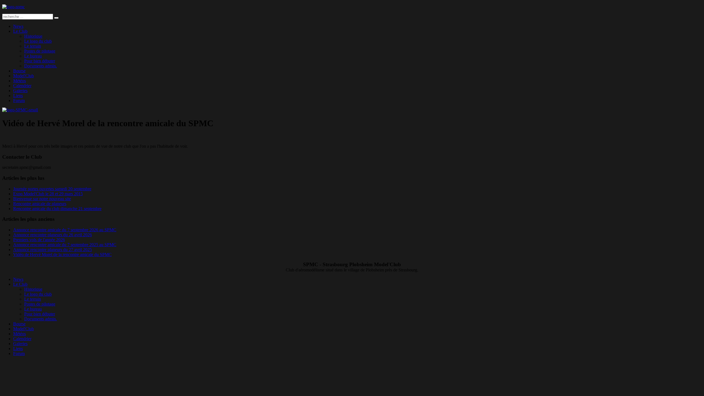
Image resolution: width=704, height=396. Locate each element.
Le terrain (32, 46)
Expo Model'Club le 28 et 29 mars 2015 (48, 193)
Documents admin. (40, 66)
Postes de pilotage (39, 51)
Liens (18, 95)
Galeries (20, 90)
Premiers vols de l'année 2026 (39, 239)
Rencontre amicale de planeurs (39, 203)
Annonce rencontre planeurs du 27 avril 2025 (52, 249)
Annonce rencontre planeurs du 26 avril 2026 (52, 234)
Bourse (19, 70)
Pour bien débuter (39, 61)
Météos (19, 80)
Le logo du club (38, 41)
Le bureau (33, 56)
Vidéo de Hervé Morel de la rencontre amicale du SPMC (62, 254)
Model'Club (23, 75)
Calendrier (22, 85)
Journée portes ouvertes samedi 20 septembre (52, 188)
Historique (33, 36)
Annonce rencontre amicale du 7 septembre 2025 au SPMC (64, 244)
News (18, 26)
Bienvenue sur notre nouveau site (42, 198)
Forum (19, 100)
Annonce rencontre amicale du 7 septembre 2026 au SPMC (64, 229)
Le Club (20, 31)
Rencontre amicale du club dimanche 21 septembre (57, 208)
